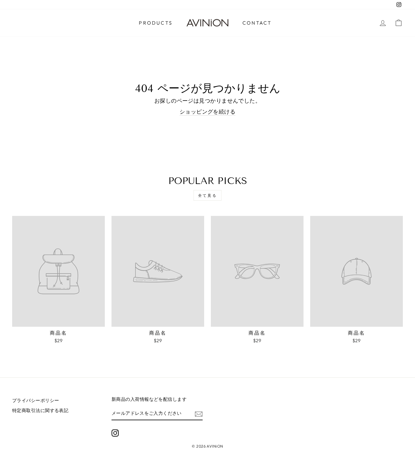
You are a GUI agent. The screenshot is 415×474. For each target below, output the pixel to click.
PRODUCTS (156, 23)
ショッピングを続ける (208, 111)
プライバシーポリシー (35, 400)
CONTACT (257, 23)
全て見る (207, 195)
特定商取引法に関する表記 (40, 410)
